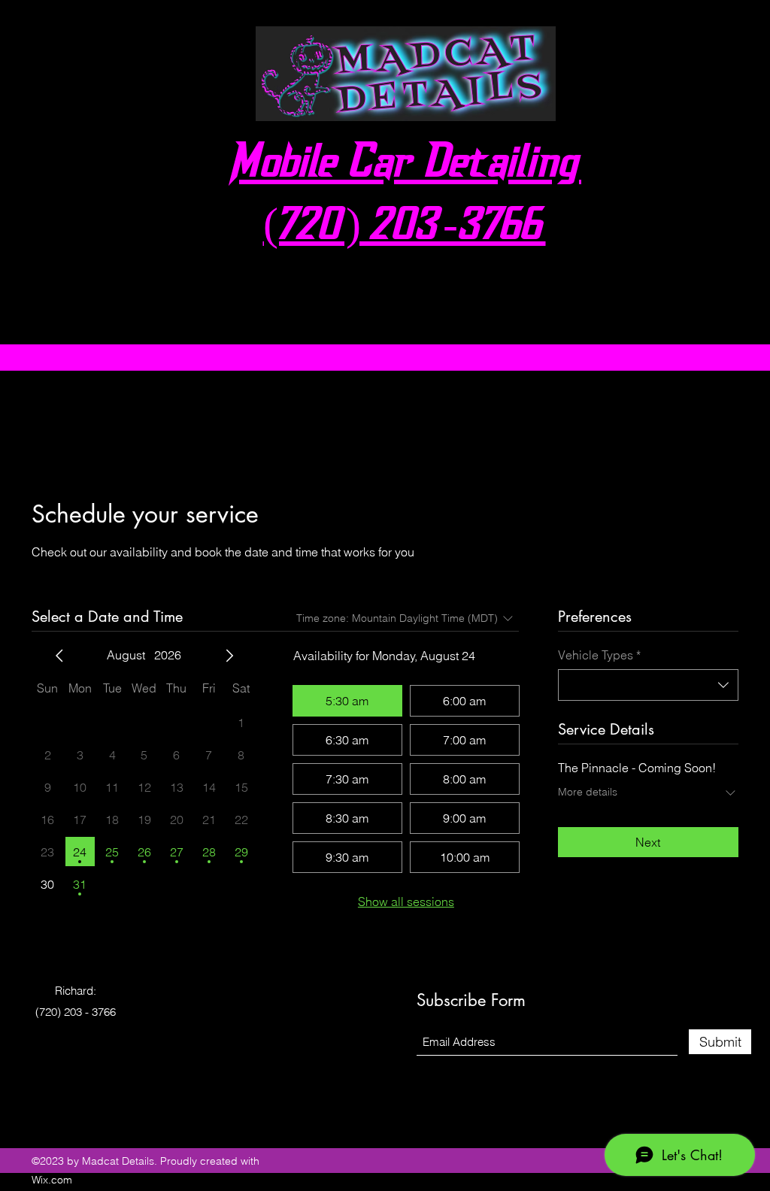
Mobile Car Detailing (404, 164)
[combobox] (648, 685)
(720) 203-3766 (404, 227)
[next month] (229, 656)
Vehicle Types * (599, 654)
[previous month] (59, 656)
